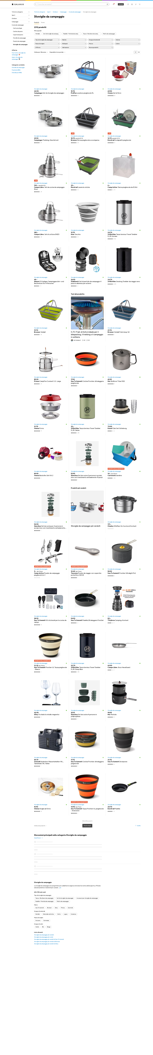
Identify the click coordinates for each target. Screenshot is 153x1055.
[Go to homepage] (18, 4)
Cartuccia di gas (17, 28)
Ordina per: (37, 52)
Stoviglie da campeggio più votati (43, 929)
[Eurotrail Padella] (124, 794)
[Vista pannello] (135, 52)
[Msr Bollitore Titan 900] (124, 367)
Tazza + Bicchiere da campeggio (92, 34)
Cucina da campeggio (18, 25)
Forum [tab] (43, 22)
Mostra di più (87, 825)
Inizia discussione (134, 836)
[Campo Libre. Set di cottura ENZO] (50, 220)
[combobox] (44, 52)
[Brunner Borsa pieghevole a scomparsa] (87, 126)
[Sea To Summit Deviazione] (124, 747)
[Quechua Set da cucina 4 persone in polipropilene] (87, 700)
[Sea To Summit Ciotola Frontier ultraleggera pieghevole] (87, 367)
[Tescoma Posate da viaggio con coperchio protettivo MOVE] (87, 559)
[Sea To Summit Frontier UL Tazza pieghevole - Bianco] (50, 653)
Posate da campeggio (19, 41)
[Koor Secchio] (87, 220)
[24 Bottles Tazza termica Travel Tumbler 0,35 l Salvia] (87, 414)
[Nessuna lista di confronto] (132, 4)
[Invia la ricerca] (35, 4)
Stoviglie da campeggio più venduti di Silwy (46, 936)
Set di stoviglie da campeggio (51, 34)
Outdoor (14, 18)
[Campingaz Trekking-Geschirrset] (50, 126)
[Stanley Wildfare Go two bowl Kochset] (124, 511)
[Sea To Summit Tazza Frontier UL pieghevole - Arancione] (87, 794)
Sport (13, 15)
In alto (139, 825)
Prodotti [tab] (36, 22)
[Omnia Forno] (50, 414)
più (60, 880)
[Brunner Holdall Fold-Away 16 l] (124, 318)
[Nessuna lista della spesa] (136, 4)
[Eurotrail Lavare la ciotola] (87, 173)
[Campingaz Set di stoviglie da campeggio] (50, 79)
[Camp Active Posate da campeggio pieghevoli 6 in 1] (50, 559)
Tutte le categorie (17, 12)
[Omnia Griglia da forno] (50, 794)
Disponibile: (53, 52)
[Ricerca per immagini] (107, 4)
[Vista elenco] (139, 52)
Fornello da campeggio (19, 38)
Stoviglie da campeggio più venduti (44, 927)
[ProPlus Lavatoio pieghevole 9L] (87, 79)
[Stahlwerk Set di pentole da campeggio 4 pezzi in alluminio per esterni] (87, 267)
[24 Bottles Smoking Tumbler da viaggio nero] (124, 267)
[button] (66, 89)
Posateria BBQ (16, 70)
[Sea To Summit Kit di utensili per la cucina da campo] (50, 606)
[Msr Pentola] (124, 700)
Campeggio (15, 22)
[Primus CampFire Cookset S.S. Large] (50, 367)
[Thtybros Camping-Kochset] (124, 606)
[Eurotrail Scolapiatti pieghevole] (124, 126)
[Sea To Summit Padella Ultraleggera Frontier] (87, 606)
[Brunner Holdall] (50, 318)
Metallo (37, 34)
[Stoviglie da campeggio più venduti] (87, 507)
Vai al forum (37, 838)
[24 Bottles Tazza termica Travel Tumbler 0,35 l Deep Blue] (87, 653)
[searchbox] (99, 47)
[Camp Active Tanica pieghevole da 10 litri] (124, 173)
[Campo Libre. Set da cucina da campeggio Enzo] (50, 173)
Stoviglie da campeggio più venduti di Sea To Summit (49, 931)
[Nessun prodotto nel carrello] (139, 4)
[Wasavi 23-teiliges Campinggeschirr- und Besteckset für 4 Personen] (50, 267)
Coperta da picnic (18, 35)
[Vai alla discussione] (87, 846)
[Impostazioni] (113, 4)
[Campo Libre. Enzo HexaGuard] (124, 653)
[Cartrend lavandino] (124, 461)
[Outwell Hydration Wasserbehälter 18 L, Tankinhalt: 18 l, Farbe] (50, 747)
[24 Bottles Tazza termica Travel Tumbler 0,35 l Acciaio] (124, 220)
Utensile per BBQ (17, 72)
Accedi (121, 4)
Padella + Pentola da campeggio (72, 34)
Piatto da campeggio (109, 34)
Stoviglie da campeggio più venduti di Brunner (47, 934)
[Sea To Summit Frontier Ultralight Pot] (124, 559)
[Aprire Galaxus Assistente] (128, 4)
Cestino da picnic (18, 31)
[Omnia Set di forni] (124, 79)
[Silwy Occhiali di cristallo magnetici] (50, 700)
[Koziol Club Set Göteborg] (124, 414)
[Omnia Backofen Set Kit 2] (50, 461)
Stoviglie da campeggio (20, 44)
